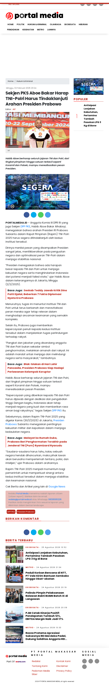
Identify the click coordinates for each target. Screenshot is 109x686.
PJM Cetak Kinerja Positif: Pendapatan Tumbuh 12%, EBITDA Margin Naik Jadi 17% (44, 616)
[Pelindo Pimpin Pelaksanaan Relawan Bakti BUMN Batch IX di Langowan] (14, 594)
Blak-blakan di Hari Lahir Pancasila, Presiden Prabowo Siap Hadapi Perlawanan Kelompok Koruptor (36, 367)
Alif (14, 109)
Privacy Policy (64, 670)
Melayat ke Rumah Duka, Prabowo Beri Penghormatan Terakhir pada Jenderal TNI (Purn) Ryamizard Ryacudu (37, 441)
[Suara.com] (20, 661)
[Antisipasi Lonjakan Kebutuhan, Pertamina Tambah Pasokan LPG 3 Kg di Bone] (14, 554)
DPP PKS (25, 226)
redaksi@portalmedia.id (20, 499)
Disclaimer (62, 666)
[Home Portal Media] (34, 15)
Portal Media (22, 493)
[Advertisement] (54, 55)
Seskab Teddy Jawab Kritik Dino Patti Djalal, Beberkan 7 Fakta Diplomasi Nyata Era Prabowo (37, 294)
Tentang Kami (39, 666)
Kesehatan (28, 29)
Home (10, 24)
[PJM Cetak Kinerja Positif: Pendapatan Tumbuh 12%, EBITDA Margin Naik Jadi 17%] (14, 614)
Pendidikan (13, 29)
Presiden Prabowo (25, 512)
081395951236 (54, 499)
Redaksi (36, 661)
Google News (56, 486)
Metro (40, 29)
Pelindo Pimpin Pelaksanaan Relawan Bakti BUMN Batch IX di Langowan (47, 596)
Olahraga (55, 24)
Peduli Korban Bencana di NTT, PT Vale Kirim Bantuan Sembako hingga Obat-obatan (47, 576)
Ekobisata (70, 24)
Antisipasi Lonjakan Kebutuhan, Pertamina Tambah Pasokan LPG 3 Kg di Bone (47, 555)
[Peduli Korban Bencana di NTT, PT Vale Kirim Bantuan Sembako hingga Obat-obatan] (14, 574)
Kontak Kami (63, 661)
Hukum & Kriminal (37, 24)
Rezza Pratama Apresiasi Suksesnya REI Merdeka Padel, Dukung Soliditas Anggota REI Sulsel (46, 637)
